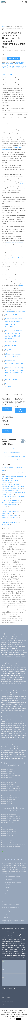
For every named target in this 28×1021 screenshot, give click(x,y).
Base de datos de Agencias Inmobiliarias (11, 687)
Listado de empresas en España (18, 658)
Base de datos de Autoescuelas (15, 685)
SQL (17, 622)
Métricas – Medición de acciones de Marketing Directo (14, 610)
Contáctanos (8, 879)
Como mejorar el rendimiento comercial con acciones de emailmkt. (13, 493)
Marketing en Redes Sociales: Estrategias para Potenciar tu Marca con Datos (13, 600)
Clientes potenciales (17, 557)
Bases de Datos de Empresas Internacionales (10, 481)
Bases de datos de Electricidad (8, 831)
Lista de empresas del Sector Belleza (11, 654)
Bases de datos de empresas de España (13, 473)
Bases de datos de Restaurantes (8, 814)
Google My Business (7, 572)
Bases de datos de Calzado (7, 835)
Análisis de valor (11, 314)
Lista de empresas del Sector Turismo (18, 652)
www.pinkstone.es (9, 311)
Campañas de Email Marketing (10, 490)
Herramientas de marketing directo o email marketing (12, 576)
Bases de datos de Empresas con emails (10, 827)
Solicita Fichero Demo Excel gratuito (11, 273)
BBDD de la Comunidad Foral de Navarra (11, 725)
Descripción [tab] (7, 74)
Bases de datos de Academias (8, 799)
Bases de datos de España (11, 449)
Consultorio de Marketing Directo (11, 904)
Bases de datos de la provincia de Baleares (11, 706)
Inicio (3, 25)
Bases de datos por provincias (12, 452)
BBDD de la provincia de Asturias (10, 696)
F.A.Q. (6, 890)
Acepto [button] (18, 1019)
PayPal (22, 183)
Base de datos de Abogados (15, 691)
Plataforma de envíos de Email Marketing (13, 613)
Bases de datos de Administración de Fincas (11, 816)
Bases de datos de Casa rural (8, 777)
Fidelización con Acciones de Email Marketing (14, 562)
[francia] (15, 860)
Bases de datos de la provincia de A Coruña (12, 700)
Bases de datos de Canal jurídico (8, 782)
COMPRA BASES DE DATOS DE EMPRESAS (13, 883)
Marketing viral (10, 345)
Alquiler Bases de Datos (7, 542)
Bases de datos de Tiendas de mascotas (10, 788)
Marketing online (19, 601)
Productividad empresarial (16, 618)
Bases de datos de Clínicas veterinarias (10, 820)
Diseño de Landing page (9, 560)
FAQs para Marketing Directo (9, 504)
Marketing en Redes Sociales (9, 515)
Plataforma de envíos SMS (11, 616)
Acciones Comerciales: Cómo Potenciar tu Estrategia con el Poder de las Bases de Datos (13, 469)
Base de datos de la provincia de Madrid (17, 719)
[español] (5, 860)
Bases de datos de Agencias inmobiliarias (10, 846)
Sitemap (7, 894)
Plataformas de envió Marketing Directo (12, 520)
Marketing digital (13, 593)
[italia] (22, 860)
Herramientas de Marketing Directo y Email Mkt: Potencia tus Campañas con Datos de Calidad (12, 585)
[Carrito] (26, 2)
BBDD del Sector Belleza (20, 669)
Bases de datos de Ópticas (20, 681)
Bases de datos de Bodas (7, 795)
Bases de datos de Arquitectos (8, 829)
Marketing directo (6, 513)
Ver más (24, 1019)
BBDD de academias (9, 669)
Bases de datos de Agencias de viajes (10, 797)
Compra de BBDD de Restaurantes (13, 638)
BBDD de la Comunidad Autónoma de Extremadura (13, 729)
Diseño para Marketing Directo (10, 502)
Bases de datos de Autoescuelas (8, 841)
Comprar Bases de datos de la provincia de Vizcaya (13, 702)
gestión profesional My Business (17, 570)
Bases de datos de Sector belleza (9, 842)
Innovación (4, 506)
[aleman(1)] (18, 860)
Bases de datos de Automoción (8, 771)
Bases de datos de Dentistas (7, 784)
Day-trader (9, 350)
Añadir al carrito (13, 58)
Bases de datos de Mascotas (7, 773)
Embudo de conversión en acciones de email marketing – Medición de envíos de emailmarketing (13, 336)
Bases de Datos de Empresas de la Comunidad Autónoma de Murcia (14, 66)
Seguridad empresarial (7, 622)
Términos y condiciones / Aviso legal (10, 993)
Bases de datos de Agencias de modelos (10, 786)
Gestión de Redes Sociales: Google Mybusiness (12, 565)
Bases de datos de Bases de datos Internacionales (13, 844)
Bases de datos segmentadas (14, 551)
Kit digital (4, 509)
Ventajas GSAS (6, 917)
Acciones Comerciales (8, 532)
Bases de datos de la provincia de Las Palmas (13, 704)
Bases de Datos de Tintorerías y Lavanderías (12, 64)
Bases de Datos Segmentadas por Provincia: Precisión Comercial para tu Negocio (14, 487)
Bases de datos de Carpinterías (8, 833)
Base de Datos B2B (17, 542)
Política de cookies (6, 997)
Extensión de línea (11, 379)
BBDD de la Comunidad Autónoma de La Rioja (13, 721)
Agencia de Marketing (14, 540)
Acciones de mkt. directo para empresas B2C (12, 537)
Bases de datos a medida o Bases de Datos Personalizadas (14, 546)
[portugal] (12, 860)
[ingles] (9, 860)
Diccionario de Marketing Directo (10, 500)
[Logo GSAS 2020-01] (3, 2)
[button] (22, 1)
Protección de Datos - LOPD (8, 620)
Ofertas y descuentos (8, 914)
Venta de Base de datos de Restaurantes (11, 629)
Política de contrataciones (7, 1001)
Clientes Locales (9, 557)
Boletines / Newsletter (13, 553)
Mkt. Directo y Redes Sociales (10, 517)
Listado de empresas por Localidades (10, 660)
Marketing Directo (8, 595)
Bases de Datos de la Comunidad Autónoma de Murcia (13, 68)
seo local (14, 622)
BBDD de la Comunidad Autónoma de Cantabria (12, 723)
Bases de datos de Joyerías (7, 769)
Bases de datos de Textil (7, 803)
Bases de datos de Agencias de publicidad (11, 790)
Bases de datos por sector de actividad (14, 456)
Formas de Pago (6, 911)
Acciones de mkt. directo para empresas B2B (13, 533)
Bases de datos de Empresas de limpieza (10, 818)
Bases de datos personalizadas (12, 460)
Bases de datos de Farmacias (8, 822)
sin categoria (5, 524)
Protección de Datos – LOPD (9, 522)
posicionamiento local (6, 618)
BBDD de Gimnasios (12, 673)
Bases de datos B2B (19, 549)
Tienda (7, 887)
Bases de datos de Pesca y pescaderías (10, 775)
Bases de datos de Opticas (7, 801)
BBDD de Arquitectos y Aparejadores (10, 671)
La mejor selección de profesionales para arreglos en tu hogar (13, 921)
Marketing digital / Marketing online (11, 511)
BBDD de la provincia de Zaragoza (18, 694)
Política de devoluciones (7, 1004)
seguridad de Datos (18, 620)
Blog (3, 901)
